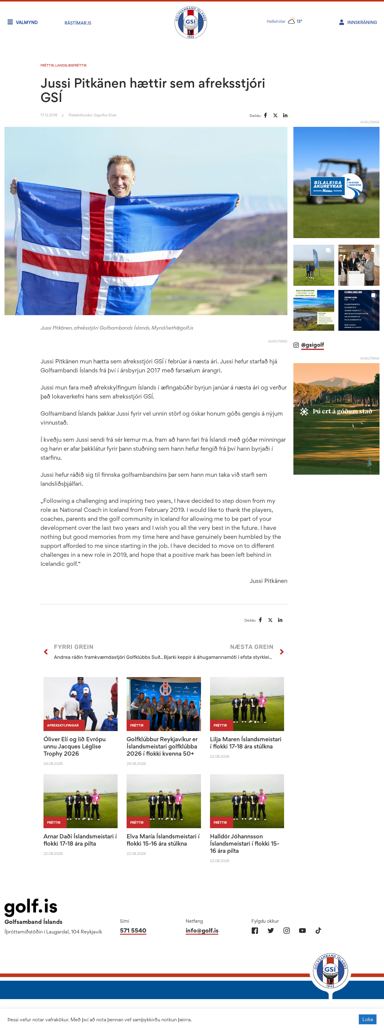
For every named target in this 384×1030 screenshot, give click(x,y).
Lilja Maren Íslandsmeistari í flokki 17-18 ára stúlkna (245, 743)
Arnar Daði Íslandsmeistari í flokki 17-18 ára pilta (80, 840)
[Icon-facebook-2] (254, 930)
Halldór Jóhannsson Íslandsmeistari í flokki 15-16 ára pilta (244, 843)
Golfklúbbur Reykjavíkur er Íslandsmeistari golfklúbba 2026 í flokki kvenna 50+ (162, 746)
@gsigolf (312, 344)
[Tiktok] (318, 930)
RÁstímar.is (77, 22)
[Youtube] (302, 930)
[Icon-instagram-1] (286, 930)
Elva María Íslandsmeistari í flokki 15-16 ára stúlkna (163, 840)
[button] (313, 265)
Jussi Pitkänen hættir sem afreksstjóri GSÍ (152, 90)
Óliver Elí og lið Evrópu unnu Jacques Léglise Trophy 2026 (75, 746)
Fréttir (47, 65)
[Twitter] (270, 930)
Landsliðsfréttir (70, 65)
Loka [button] (367, 1019)
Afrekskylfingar (63, 725)
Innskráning (362, 22)
